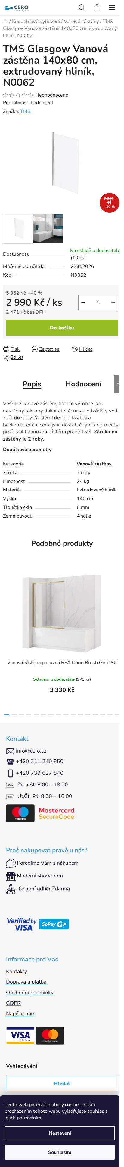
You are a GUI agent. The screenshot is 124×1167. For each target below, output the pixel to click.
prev (6, 601)
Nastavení (60, 1133)
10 (80, 714)
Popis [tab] (32, 384)
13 (102, 714)
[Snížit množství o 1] (83, 302)
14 (110, 714)
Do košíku (62, 328)
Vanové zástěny (94, 464)
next (117, 601)
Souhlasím (59, 1152)
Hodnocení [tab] (83, 384)
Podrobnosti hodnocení (28, 102)
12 (95, 714)
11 (88, 714)
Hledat (62, 1083)
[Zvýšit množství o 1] (113, 302)
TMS (25, 111)
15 (117, 714)
